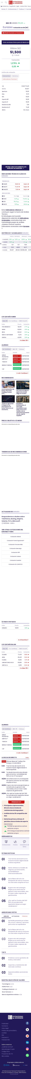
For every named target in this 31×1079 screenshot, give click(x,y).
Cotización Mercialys (15, 548)
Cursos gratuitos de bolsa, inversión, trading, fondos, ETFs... (8, 391)
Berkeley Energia (7, 365)
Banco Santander (7, 335)
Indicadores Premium (10, 79)
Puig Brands (12, 6)
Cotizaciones (6, 845)
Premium (24, 916)
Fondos (15, 845)
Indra (3, 329)
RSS (3, 1035)
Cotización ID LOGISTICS (15, 564)
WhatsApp (27, 1055)
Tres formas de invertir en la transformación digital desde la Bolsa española (16, 767)
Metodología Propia (8, 1049)
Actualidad (15, 916)
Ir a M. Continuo (22, 373)
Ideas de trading (8, 824)
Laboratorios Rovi (8, 662)
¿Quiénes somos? (7, 1047)
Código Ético (6, 1051)
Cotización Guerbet (15, 560)
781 (12, 994)
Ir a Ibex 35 (23, 340)
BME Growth (23, 321)
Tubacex (4, 362)
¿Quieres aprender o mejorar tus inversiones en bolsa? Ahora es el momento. (8, 406)
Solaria (4, 654)
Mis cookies (5, 1056)
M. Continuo (13, 321)
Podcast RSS (6, 1040)
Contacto (5, 1026)
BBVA (3, 332)
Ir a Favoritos (22, 640)
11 (7, 992)
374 (8, 984)
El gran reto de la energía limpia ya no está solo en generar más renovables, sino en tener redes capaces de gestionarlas (17, 788)
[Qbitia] (6, 1065)
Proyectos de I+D (7, 1054)
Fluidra (4, 660)
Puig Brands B (6, 327)
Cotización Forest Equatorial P (15, 540)
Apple (17, 6)
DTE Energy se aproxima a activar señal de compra (18, 832)
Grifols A (5, 665)
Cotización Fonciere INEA (15, 544)
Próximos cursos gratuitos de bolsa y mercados (18, 959)
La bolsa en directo (9, 757)
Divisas (21, 349)
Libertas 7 (5, 359)
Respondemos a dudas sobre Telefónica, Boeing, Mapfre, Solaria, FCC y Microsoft (13, 518)
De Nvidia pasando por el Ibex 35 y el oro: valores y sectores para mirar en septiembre (18, 922)
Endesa (4, 337)
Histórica (15, 76)
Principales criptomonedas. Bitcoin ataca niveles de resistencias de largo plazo (14, 808)
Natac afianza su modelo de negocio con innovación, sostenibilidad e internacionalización (17, 870)
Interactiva (6, 76)
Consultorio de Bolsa (24, 846)
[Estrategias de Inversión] (15, 1017)
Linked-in (27, 1042)
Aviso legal (5, 1028)
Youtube (27, 1036)
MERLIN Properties (5, 356)
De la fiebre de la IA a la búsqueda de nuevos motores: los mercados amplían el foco (17, 780)
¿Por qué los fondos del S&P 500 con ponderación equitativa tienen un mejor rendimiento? (17, 795)
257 (7, 986)
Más (27, 757)
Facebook (27, 1023)
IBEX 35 (15, 349)
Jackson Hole (23, 6)
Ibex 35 (5, 321)
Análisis (6, 916)
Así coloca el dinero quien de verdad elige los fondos (22, 392)
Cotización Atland (15, 536)
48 (9, 989)
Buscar (6, 2)
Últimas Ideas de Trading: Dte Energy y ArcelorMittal (15, 762)
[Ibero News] (25, 1065)
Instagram (27, 1048)
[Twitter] (27, 1029)
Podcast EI (5, 1037)
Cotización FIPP (15, 552)
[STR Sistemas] (16, 1065)
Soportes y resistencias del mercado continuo (17, 966)
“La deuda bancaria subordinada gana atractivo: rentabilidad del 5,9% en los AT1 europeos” (16, 774)
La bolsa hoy (5, 6)
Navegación (2, 2)
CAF (3, 369)
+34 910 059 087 (14, 1074)
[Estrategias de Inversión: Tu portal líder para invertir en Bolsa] (15, 2)
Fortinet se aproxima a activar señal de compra (17, 827)
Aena (3, 657)
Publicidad (5, 1024)
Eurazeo (26, 226)
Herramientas (7, 836)
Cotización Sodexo (15, 556)
